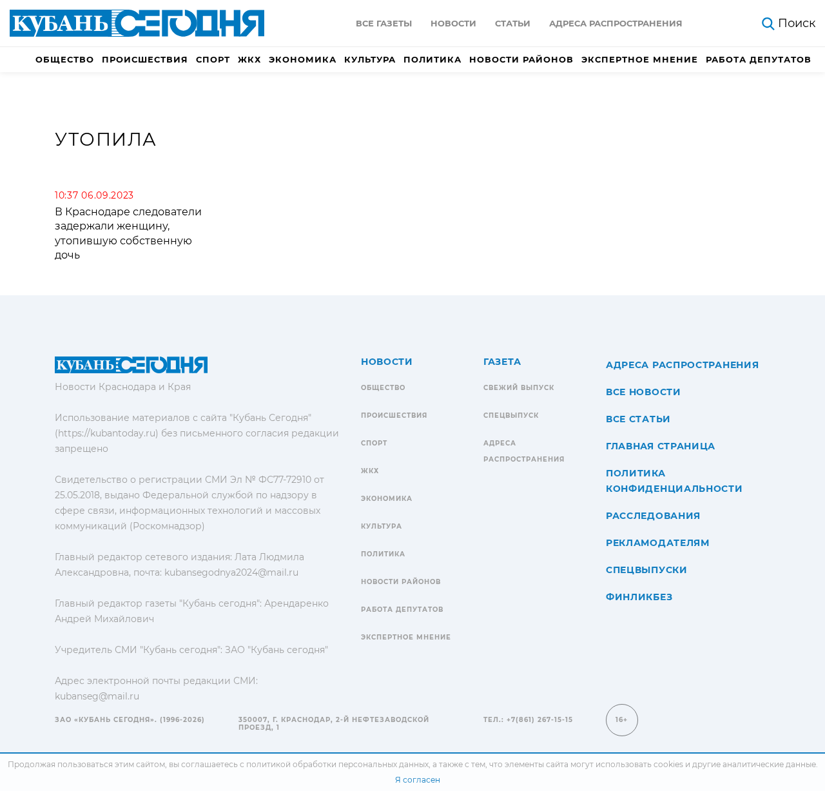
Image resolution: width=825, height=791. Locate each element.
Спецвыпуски (647, 570)
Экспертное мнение (639, 59)
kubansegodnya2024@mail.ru (231, 572)
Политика (432, 59)
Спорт (213, 59)
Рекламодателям (658, 543)
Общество (64, 59)
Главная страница (660, 446)
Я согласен (417, 780)
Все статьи (638, 419)
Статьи (512, 23)
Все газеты (384, 23)
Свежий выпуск (518, 388)
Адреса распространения (616, 23)
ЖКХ (249, 59)
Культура (370, 59)
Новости (453, 23)
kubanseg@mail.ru (97, 696)
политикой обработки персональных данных (337, 764)
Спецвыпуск (511, 415)
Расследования (653, 516)
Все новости (643, 392)
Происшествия (145, 59)
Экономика (302, 59)
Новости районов (521, 59)
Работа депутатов (758, 59)
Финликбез (639, 597)
